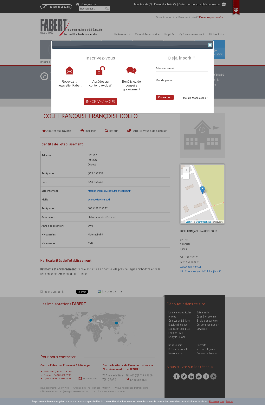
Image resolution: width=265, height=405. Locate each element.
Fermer (229, 401)
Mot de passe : (165, 80)
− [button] (186, 176)
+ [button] (186, 170)
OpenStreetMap (203, 221)
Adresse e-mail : (166, 68)
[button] (210, 45)
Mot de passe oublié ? (195, 97)
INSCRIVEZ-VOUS (100, 101)
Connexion (164, 97)
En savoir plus (216, 401)
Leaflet (189, 221)
